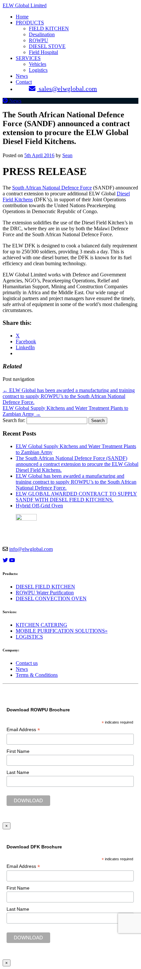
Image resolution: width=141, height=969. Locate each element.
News (22, 76)
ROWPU (38, 40)
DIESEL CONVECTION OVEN (51, 598)
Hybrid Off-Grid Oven (39, 505)
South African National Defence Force (52, 187)
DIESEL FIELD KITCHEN (45, 586)
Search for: (14, 420)
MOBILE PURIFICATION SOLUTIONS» (62, 631)
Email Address (23, 730)
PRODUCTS (30, 22)
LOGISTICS (29, 637)
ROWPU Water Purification (45, 592)
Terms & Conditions (37, 675)
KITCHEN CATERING (41, 625)
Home (22, 16)
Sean (67, 155)
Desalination (42, 34)
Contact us (27, 663)
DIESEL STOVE (47, 46)
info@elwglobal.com (31, 549)
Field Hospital (43, 52)
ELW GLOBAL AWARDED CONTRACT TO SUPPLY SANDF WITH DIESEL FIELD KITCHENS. (76, 496)
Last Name (18, 772)
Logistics (38, 70)
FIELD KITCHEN (49, 28)
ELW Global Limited (25, 5)
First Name (18, 751)
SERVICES (28, 58)
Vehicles (37, 64)
